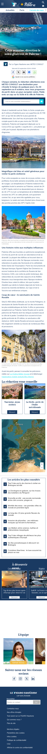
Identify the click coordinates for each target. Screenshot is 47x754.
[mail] (43, 6)
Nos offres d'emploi (14, 712)
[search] (43, 2)
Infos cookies (12, 737)
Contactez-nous (13, 709)
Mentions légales (13, 729)
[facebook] (14, 678)
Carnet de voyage (14, 568)
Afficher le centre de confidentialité (20, 748)
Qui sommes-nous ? (14, 720)
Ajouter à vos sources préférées (25, 77)
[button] (42, 464)
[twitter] (26, 678)
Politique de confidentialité (16, 740)
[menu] (2, 4)
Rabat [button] (12, 464)
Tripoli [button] (38, 466)
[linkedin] (33, 678)
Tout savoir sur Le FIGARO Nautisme (20, 716)
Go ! (36, 702)
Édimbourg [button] (16, 423)
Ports (22, 10)
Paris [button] (24, 438)
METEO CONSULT (36, 64)
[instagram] (20, 678)
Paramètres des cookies (16, 733)
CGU (8, 744)
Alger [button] (25, 460)
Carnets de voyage (37, 10)
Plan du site (11, 723)
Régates (42, 568)
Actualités (10, 10)
